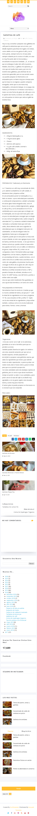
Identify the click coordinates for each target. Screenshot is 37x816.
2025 (6, 578)
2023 (6, 582)
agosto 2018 (11, 602)
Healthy (5, 794)
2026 (6, 576)
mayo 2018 (10, 622)
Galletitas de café (11, 616)
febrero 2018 (11, 628)
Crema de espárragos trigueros (16, 618)
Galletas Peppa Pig (8, 492)
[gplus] (15, 1)
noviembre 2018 (12, 596)
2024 (6, 580)
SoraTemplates (14, 807)
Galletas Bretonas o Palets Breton (13, 472)
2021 (6, 586)
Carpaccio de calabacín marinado (16, 612)
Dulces (30, 38)
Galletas (5, 40)
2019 (6, 590)
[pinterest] (28, 1)
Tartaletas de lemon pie (13, 614)
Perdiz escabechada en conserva (23, 769)
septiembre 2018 (12, 600)
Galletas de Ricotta (8, 453)
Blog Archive (26, 731)
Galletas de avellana (20, 719)
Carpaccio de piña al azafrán (15, 608)
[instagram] (18, 1)
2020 (6, 588)
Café (26, 38)
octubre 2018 (11, 598)
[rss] (21, 1)
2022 (6, 584)
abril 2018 (10, 624)
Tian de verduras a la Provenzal (16, 620)
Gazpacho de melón (12, 610)
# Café (10, 436)
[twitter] (8, 1)
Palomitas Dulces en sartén (22, 760)
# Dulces (16, 436)
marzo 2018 (11, 626)
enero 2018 (10, 630)
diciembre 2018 (12, 594)
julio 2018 (10, 604)
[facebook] (11, 1)
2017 (6, 632)
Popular (11, 731)
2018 (6, 592)
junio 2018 (10, 606)
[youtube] (25, 1)
